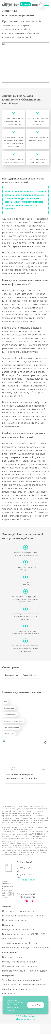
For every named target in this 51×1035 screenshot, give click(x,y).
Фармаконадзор (37, 970)
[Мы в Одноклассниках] (32, 901)
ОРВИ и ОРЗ (9, 734)
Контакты (40, 915)
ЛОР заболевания (11, 727)
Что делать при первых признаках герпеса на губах (21, 776)
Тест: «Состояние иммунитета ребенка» (24, 984)
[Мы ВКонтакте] (26, 901)
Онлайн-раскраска (13, 989)
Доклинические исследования (19, 966)
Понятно (35, 1005)
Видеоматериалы (12, 957)
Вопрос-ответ (25, 915)
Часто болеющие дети (14, 943)
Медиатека (31, 989)
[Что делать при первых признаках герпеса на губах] (25, 752)
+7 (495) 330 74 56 (25, 869)
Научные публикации (14, 970)
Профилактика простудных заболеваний (25, 947)
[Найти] (40, 4)
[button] (46, 4)
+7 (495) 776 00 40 (25, 875)
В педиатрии (9, 708)
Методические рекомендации (19, 961)
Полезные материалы (14, 920)
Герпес (33, 943)
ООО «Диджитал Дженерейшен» (25, 1018)
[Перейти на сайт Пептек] (8, 868)
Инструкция (9, 915)
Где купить (25, 4)
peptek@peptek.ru (26, 880)
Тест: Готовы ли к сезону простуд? (21, 980)
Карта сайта (9, 993)
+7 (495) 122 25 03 (25, 863)
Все (5, 701)
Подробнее (12, 1010)
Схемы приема (27, 911)
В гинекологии (10, 714)
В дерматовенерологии (13, 721)
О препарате (9, 911)
